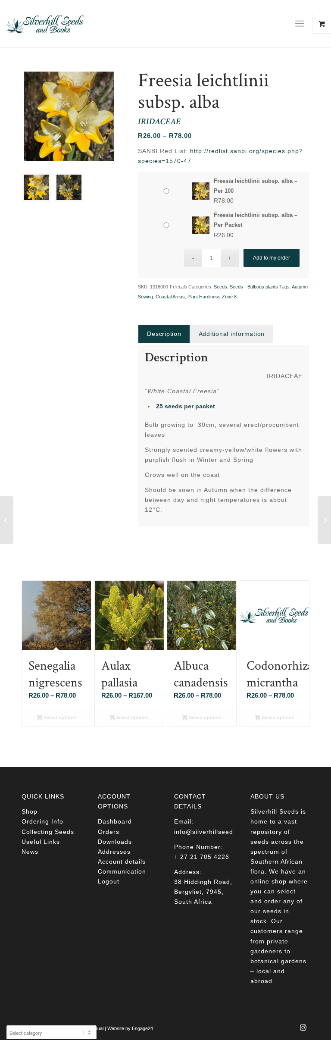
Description (164, 333)
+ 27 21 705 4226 (201, 856)
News (30, 851)
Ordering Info (42, 821)
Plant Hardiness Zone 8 (212, 296)
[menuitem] (303, 23)
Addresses (114, 851)
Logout (108, 881)
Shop (29, 811)
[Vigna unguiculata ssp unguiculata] (6, 520)
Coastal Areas (170, 296)
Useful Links (41, 841)
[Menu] (299, 23)
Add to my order (271, 258)
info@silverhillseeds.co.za (215, 831)
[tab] (164, 334)
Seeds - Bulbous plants (254, 286)
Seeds (220, 286)
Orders (108, 831)
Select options (59, 717)
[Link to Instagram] (303, 1030)
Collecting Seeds (48, 831)
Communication (122, 871)
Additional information (232, 333)
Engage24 (142, 1028)
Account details (122, 861)
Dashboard (115, 821)
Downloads (115, 841)
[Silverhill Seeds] (45, 23)
